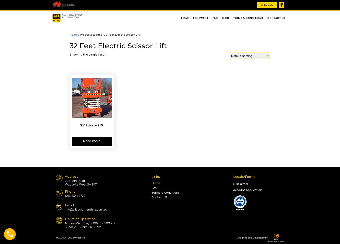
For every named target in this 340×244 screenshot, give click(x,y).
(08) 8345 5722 (75, 196)
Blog (225, 18)
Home (185, 18)
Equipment (200, 18)
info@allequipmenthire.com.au (86, 209)
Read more (92, 141)
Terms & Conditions (248, 18)
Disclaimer (240, 184)
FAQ (215, 18)
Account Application (247, 190)
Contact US (276, 18)
